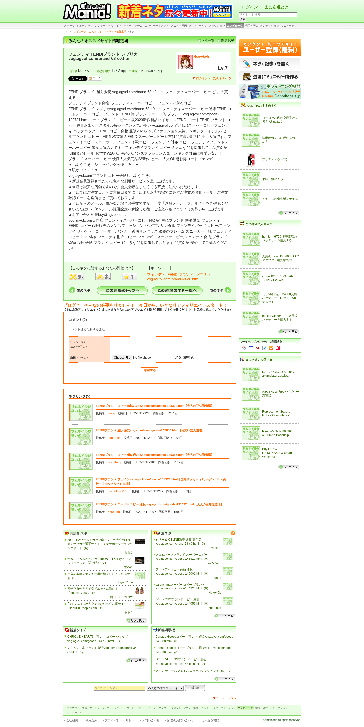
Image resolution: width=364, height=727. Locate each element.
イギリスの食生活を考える (280, 199)
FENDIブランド (180, 274)
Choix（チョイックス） (271, 348)
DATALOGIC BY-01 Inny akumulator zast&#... (278, 374)
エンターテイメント (156, 25)
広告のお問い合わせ (180, 720)
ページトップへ (226, 698)
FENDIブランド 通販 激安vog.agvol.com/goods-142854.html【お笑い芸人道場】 (150, 430)
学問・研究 (251, 25)
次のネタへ (220, 78)
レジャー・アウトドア (108, 25)
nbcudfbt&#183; (118, 491)
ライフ (203, 25)
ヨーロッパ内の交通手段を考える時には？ (280, 120)
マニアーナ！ (289, 25)
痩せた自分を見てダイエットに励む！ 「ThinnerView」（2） (94, 591)
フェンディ (156, 274)
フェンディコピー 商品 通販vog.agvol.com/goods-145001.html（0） (183, 571)
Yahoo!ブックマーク (244, 348)
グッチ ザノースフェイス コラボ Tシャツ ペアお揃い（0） (194, 670)
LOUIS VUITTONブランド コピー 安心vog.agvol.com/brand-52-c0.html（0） (181, 662)
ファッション (216, 25)
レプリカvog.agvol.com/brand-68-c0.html (178, 276)
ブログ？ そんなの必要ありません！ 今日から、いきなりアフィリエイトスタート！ (145, 305)
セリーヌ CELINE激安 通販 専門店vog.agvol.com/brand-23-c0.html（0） (181, 542)
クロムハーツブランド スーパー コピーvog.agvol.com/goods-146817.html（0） (183, 556)
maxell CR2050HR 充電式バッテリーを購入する (279, 318)
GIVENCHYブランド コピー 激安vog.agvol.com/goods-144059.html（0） (183, 601)
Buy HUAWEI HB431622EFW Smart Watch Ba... (277, 453)
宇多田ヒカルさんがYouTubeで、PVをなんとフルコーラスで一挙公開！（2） (99, 561)
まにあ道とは (276, 7)
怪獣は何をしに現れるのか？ (278, 139)
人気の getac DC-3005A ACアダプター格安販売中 (280, 258)
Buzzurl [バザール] (258, 348)
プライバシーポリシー (119, 720)
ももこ (128, 552)
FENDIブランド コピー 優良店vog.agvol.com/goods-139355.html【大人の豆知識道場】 (155, 455)
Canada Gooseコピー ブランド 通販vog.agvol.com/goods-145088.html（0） (195, 639)
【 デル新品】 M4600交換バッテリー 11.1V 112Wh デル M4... (279, 298)
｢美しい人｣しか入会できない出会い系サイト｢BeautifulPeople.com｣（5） (97, 606)
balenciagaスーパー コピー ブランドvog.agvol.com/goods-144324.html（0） (183, 586)
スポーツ (69, 25)
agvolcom (214, 548)
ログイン (250, 7)
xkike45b (215, 592)
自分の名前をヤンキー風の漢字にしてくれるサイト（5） (100, 576)
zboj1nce (215, 608)
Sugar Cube (125, 582)
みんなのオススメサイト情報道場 (107, 31)
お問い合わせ (151, 720)
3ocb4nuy (114, 462)
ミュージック (85, 25)
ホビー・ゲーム (133, 25)
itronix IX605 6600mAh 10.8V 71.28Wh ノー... (277, 278)
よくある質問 (210, 720)
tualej (111, 413)
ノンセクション (269, 25)
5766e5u (114, 512)
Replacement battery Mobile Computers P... (276, 413)
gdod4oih (114, 438)
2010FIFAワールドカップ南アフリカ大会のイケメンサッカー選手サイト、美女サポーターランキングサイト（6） (100, 544)
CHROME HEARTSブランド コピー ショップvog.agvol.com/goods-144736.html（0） (97, 639)
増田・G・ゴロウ (121, 597)
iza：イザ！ (278, 348)
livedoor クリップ (264, 348)
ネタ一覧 (208, 40)
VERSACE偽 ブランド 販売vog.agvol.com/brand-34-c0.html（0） (102, 650)
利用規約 (91, 720)
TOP (65, 31)
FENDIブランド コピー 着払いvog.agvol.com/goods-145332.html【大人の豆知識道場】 (155, 406)
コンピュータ (235, 25)
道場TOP (227, 40)
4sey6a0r (201, 56)
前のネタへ (203, 78)
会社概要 (72, 720)
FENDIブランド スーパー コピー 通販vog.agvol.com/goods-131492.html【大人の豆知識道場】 (160, 504)
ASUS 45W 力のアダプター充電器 (280, 393)
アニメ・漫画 (179, 25)
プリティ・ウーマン (275, 159)
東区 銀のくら (272, 179)
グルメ (193, 25)
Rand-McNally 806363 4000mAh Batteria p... (277, 433)
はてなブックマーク (251, 348)
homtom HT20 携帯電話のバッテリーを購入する (279, 238)
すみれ (128, 567)
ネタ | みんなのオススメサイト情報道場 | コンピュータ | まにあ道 (88, 11)
